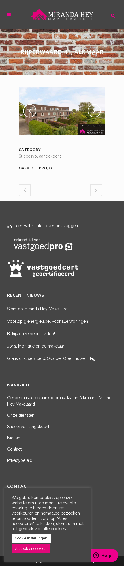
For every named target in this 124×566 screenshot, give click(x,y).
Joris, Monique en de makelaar (35, 346)
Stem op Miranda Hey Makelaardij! (38, 309)
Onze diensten (20, 415)
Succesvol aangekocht (28, 426)
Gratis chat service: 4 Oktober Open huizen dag (51, 358)
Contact (14, 449)
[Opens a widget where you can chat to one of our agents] (102, 556)
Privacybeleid (19, 460)
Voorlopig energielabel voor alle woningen (47, 321)
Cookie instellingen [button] (31, 538)
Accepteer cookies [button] (30, 548)
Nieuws (14, 438)
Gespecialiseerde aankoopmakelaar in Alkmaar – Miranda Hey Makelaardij (60, 400)
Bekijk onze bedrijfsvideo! (31, 333)
